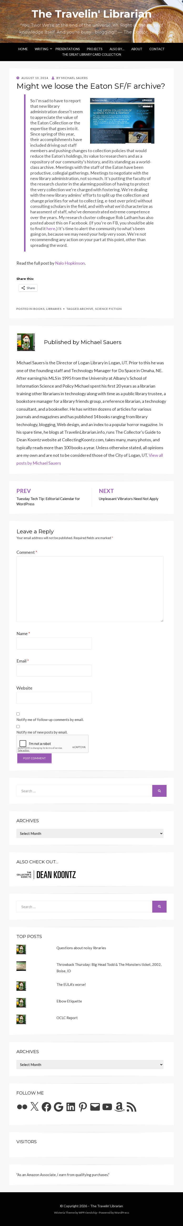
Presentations (68, 49)
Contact (157, 49)
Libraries (53, 309)
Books (39, 309)
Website (24, 688)
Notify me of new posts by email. (41, 732)
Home (23, 49)
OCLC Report (67, 1018)
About (136, 49)
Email (22, 660)
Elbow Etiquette (69, 1001)
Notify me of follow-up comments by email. (50, 719)
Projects (94, 49)
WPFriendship (88, 1212)
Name (23, 633)
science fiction (108, 309)
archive (86, 309)
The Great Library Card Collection (91, 54)
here (50, 228)
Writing (41, 49)
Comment (26, 552)
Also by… (117, 49)
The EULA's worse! (71, 984)
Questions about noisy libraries (81, 948)
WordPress (121, 1212)
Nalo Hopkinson (70, 263)
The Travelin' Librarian (91, 13)
